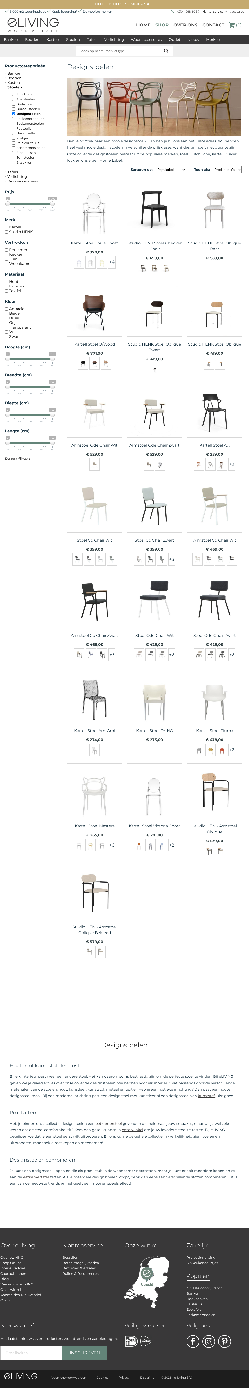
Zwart (14, 336)
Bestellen (70, 1257)
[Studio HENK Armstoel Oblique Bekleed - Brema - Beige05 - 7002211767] (89, 952)
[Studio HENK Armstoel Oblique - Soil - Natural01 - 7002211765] (220, 851)
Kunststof (18, 286)
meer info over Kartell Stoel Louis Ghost (94, 217)
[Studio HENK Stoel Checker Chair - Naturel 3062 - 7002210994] (155, 268)
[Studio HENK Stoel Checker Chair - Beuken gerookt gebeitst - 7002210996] (143, 268)
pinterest (224, 1341)
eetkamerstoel (109, 1123)
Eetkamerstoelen (30, 123)
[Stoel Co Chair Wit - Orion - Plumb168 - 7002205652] (89, 559)
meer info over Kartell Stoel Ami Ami (94, 705)
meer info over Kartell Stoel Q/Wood (94, 318)
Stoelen (73, 39)
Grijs (13, 322)
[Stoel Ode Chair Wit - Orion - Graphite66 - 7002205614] (150, 654)
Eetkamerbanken (31, 119)
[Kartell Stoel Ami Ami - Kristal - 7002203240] (94, 750)
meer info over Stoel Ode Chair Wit (155, 610)
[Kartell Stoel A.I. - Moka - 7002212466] (222, 464)
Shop (162, 25)
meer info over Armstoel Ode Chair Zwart (155, 419)
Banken (11, 39)
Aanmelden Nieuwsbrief (20, 1295)
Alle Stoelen (26, 94)
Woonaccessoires (146, 39)
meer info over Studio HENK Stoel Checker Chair (155, 217)
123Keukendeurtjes (202, 1263)
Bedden (32, 39)
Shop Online (10, 1263)
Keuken (16, 254)
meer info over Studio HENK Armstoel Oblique (215, 800)
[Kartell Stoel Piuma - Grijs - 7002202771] (199, 750)
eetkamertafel (35, 1177)
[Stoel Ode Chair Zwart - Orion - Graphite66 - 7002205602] (210, 654)
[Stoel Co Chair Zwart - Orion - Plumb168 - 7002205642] (162, 559)
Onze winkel (10, 1289)
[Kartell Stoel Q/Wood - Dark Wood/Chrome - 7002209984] (94, 363)
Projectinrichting (201, 1257)
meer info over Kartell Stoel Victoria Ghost (155, 800)
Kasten (52, 39)
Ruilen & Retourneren (80, 1273)
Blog (4, 1279)
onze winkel (132, 1130)
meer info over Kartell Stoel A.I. (215, 419)
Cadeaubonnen (13, 1273)
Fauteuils (24, 128)
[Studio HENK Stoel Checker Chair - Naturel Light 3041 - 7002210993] (166, 268)
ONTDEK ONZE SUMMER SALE (124, 4)
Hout (13, 281)
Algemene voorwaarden (68, 1377)
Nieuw (193, 39)
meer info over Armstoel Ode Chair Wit (94, 419)
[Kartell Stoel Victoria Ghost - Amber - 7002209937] (139, 845)
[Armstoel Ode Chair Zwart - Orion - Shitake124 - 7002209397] (149, 464)
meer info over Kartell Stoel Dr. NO (155, 705)
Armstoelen (26, 99)
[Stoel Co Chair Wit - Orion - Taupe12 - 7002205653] (112, 559)
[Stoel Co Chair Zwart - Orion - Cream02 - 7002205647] (139, 559)
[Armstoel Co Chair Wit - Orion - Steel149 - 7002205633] (220, 559)
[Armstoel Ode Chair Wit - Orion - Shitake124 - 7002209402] (94, 464)
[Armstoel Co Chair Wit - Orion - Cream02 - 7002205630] (197, 559)
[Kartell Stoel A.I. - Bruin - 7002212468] (199, 464)
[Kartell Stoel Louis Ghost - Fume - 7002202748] (90, 262)
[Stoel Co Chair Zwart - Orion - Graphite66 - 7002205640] (150, 559)
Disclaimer (148, 1377)
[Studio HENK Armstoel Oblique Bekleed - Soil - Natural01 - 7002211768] (100, 952)
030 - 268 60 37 (188, 11)
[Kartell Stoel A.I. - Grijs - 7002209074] (210, 464)
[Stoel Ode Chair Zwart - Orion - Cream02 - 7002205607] (199, 654)
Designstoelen (29, 114)
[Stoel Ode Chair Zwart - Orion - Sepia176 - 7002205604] (222, 654)
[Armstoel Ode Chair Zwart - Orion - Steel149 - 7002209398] (160, 464)
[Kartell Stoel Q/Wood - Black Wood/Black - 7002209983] (83, 363)
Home (143, 25)
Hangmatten (27, 133)
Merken (213, 39)
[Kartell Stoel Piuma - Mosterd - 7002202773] (210, 750)
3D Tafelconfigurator (204, 1288)
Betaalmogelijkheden (80, 1263)
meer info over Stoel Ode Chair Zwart (215, 610)
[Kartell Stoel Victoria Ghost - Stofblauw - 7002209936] (162, 845)
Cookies (102, 1377)
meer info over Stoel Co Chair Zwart (155, 515)
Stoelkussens (27, 153)
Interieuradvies (13, 1268)
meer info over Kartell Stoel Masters (94, 800)
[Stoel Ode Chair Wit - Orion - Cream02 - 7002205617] (139, 654)
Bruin (14, 318)
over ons (185, 25)
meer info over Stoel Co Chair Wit (94, 515)
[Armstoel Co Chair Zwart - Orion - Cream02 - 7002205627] (79, 654)
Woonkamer (20, 263)
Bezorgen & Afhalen (79, 1268)
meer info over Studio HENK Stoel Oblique (215, 318)
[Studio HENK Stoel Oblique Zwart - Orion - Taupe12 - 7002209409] (155, 369)
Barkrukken (26, 104)
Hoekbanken (197, 1299)
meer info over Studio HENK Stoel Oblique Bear (215, 217)
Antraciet (17, 308)
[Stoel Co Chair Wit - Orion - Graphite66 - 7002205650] (77, 559)
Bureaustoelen (28, 109)
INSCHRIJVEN (85, 1352)
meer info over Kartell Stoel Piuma (215, 705)
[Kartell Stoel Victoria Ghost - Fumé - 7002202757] (150, 845)
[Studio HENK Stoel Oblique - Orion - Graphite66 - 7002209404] (209, 363)
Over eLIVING (11, 1257)
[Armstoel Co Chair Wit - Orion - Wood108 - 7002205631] (232, 559)
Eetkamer (18, 249)
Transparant (20, 327)
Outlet (174, 39)
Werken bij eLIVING (16, 1284)
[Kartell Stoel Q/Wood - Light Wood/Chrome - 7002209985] (106, 363)
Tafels (92, 39)
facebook (193, 1341)
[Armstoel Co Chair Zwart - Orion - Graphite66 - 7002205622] (102, 654)
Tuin (13, 259)
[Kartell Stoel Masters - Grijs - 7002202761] (102, 845)
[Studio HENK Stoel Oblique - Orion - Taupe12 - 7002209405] (220, 363)
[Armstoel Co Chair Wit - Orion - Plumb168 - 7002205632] (209, 559)
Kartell (15, 227)
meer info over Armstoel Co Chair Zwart (94, 610)
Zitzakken (24, 162)
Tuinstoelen (26, 157)
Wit (12, 332)
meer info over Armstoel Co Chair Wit (215, 515)
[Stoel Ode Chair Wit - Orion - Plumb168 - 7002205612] (162, 654)
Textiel (15, 290)
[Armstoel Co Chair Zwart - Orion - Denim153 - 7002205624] (91, 654)
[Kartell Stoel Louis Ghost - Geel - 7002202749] (102, 262)
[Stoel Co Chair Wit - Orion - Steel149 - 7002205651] (100, 559)
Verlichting (114, 39)
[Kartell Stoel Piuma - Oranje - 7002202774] (222, 750)
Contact (213, 25)
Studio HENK (21, 231)
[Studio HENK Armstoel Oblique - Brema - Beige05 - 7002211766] (209, 851)
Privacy (124, 1377)
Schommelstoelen (31, 148)
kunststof (206, 1096)
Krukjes (22, 138)
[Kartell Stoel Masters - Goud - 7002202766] (90, 845)
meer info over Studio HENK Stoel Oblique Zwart (155, 318)
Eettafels (194, 1309)
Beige (14, 313)
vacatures (237, 11)
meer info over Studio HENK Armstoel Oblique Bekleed (94, 901)
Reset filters (18, 459)
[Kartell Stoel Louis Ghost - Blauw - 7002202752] (79, 262)
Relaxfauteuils (28, 143)
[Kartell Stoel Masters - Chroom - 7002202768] (79, 845)
